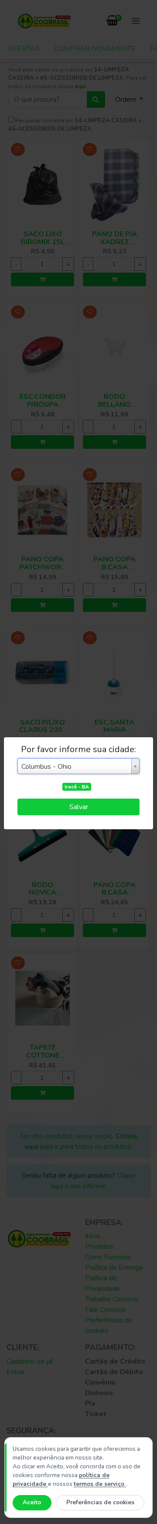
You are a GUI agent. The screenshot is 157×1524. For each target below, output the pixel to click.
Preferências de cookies (100, 1502)
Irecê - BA (77, 786)
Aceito (32, 1502)
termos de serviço (100, 1484)
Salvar (78, 807)
